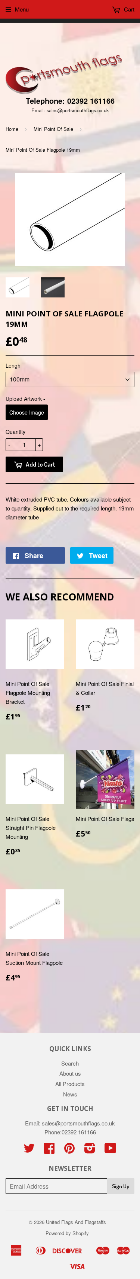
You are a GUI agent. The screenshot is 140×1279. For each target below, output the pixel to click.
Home (12, 128)
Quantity (15, 431)
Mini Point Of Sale (53, 128)
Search (70, 1063)
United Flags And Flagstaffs (76, 1221)
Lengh (13, 365)
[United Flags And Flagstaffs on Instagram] (90, 1150)
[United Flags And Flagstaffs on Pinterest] (69, 1150)
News (70, 1094)
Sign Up (121, 1186)
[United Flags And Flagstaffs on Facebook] (49, 1150)
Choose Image (26, 412)
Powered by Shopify (67, 1233)
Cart (128, 9)
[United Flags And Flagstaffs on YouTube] (110, 1150)
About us (70, 1073)
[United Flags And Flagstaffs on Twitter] (29, 1150)
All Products (70, 1084)
